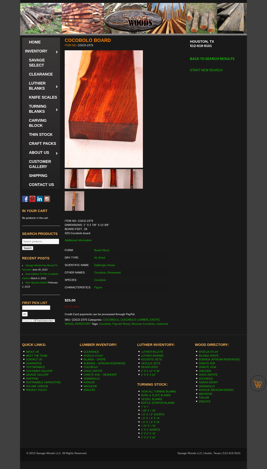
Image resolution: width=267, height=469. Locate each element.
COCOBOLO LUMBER (134, 319)
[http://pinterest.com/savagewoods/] (32, 199)
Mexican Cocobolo (143, 323)
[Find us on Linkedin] (40, 199)
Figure (98, 287)
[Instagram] (47, 199)
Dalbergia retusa (104, 265)
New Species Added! (36, 282)
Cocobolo (100, 279)
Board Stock (101, 250)
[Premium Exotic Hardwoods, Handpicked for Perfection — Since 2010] (133, 11)
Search (28, 248)
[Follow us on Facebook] (25, 199)
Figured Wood (121, 323)
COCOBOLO (111, 319)
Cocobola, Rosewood (107, 272)
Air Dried (99, 257)
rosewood (162, 323)
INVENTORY (83, 323)
